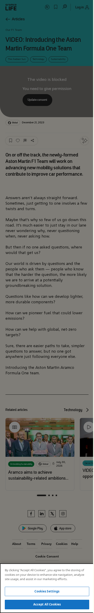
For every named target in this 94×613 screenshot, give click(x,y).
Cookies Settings (46, 591)
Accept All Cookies (47, 604)
